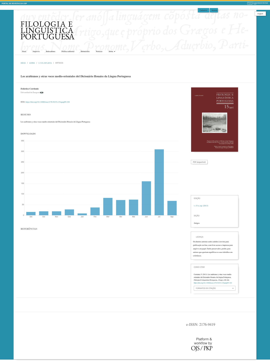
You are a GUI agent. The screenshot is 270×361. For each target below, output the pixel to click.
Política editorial (68, 51)
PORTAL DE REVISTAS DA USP (14, 3)
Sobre (111, 51)
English (260, 14)
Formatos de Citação (206, 288)
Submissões (85, 51)
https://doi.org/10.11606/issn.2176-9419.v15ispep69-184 (48, 102)
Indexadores (50, 51)
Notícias (99, 51)
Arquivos (36, 51)
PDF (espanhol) (199, 162)
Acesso (214, 10)
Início (23, 63)
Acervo (32, 63)
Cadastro (203, 10)
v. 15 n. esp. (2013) (45, 63)
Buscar (250, 50)
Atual (24, 51)
